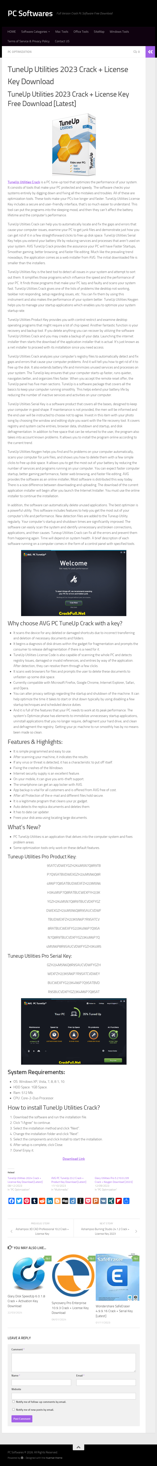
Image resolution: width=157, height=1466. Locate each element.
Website (16, 1389)
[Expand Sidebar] (150, 52)
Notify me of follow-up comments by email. (41, 1402)
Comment (18, 1349)
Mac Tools (61, 31)
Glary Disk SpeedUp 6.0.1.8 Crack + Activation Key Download (26, 1301)
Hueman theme (54, 1457)
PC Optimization (20, 52)
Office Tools (81, 31)
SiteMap (99, 31)
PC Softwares (30, 13)
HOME (11, 31)
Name (15, 1375)
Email (80, 1375)
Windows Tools (119, 31)
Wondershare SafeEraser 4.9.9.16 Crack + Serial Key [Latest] (114, 1311)
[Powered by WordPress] (22, 1458)
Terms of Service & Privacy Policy (28, 41)
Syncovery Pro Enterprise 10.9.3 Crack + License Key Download (70, 1308)
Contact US (62, 41)
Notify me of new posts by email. (35, 1409)
